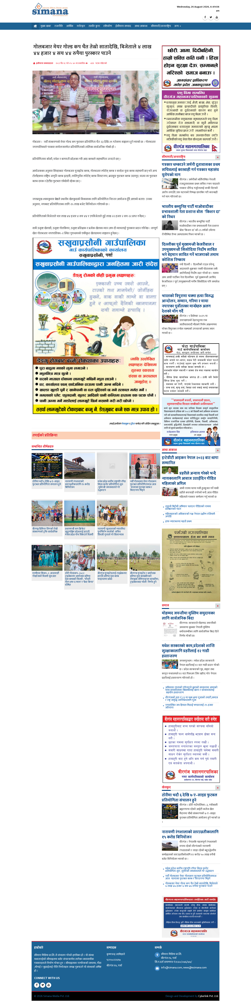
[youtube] (216, 17)
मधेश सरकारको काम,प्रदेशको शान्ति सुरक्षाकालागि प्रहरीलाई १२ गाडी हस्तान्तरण (188, 651)
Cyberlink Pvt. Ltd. (208, 996)
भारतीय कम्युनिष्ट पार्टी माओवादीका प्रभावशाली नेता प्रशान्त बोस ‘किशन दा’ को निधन (191, 211)
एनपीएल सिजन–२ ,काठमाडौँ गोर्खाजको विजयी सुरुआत (45, 574)
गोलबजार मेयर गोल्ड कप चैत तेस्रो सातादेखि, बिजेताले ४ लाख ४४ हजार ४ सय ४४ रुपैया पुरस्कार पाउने (191, 884)
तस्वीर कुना (94, 26)
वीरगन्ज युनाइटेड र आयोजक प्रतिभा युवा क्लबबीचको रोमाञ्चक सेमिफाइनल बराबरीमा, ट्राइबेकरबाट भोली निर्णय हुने (144, 577)
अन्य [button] (176, 26)
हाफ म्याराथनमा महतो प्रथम (178, 521)
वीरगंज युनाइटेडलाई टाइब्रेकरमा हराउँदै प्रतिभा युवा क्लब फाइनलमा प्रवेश (112, 576)
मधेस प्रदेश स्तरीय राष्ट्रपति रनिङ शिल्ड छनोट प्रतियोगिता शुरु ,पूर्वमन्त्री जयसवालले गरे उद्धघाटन (112, 485)
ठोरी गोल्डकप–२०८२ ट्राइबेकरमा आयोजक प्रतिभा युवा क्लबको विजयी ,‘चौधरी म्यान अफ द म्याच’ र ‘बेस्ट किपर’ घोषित (79, 579)
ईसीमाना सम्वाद (123, 26)
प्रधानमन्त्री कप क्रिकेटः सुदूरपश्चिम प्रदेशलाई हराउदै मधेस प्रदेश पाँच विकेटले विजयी (79, 532)
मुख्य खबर (46, 26)
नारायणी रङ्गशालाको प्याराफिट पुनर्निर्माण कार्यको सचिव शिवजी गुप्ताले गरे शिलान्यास (111, 532)
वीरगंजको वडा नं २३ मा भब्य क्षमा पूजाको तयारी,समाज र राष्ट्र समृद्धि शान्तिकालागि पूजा (191, 698)
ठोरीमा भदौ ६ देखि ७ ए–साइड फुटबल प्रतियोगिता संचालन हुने (46, 483)
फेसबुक (125, 424)
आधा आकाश (141, 26)
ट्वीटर (133, 424)
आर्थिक (69, 26)
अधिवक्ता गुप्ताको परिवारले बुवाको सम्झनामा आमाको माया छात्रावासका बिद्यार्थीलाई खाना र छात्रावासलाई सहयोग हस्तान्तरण (191, 690)
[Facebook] (205, 17)
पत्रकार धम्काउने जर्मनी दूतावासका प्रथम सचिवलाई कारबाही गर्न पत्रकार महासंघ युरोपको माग (191, 169)
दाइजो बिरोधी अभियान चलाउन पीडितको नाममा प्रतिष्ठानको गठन (188, 507)
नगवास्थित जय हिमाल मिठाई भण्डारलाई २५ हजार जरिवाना (189, 706)
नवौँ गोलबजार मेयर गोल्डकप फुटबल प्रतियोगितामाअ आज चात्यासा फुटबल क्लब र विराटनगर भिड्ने (143, 485)
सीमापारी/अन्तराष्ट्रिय (161, 26)
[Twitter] (210, 17)
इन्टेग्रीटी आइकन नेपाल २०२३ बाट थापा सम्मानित (190, 460)
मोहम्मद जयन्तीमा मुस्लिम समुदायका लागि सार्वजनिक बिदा (188, 616)
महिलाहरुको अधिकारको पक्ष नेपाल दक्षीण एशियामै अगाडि (190, 515)
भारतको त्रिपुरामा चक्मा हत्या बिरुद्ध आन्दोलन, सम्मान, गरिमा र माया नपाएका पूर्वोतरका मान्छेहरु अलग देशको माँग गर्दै (188, 304)
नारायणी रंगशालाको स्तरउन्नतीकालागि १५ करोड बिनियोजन (77, 484)
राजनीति (58, 26)
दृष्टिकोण (107, 26)
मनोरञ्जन (81, 26)
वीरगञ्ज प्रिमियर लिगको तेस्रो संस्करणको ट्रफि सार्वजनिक (45, 530)
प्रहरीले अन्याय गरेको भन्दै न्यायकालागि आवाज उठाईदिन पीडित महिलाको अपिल (189, 478)
